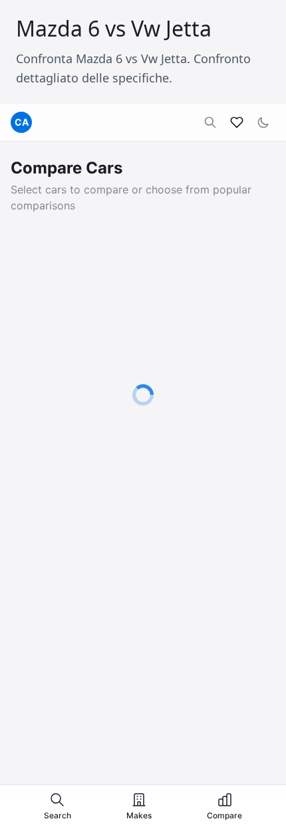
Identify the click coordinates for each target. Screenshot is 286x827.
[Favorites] (237, 122)
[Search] (210, 122)
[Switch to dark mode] (263, 122)
